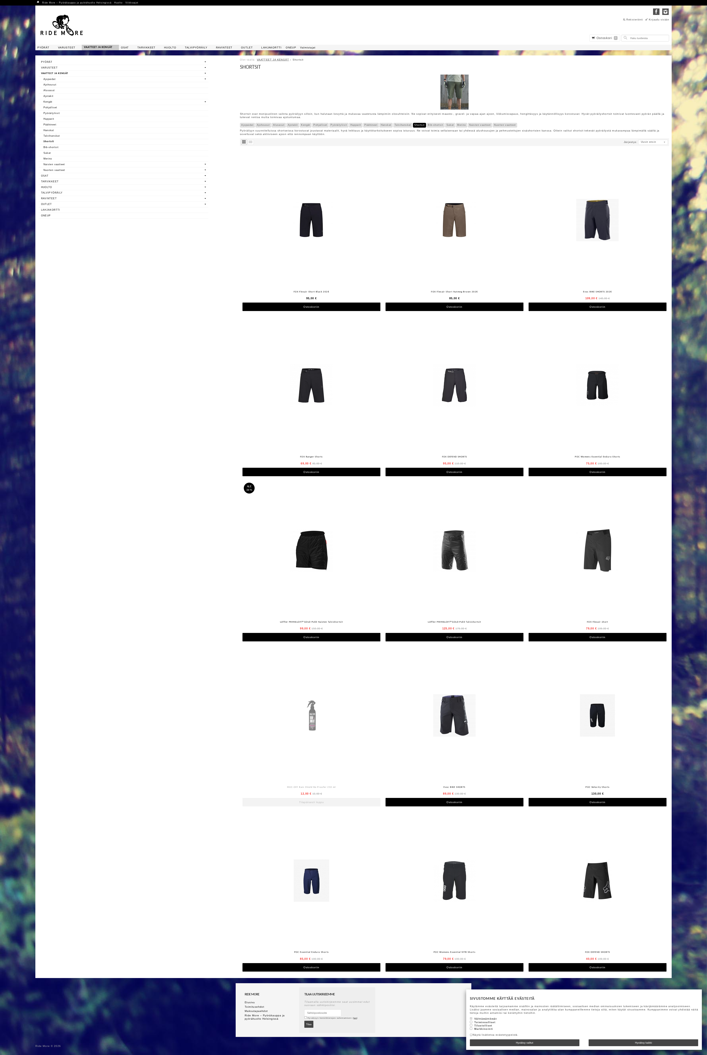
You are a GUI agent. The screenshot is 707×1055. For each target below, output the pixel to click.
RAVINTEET (224, 47)
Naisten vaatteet (480, 125)
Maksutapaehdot (256, 1011)
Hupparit (355, 125)
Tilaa (309, 1024)
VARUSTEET (66, 47)
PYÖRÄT (43, 47)
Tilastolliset (483, 1025)
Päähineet (370, 125)
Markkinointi (483, 1028)
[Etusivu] (38, 2)
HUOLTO (170, 47)
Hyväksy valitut (524, 1042)
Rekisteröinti (634, 19)
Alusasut (278, 125)
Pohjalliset (320, 125)
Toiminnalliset (485, 1022)
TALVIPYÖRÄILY (196, 47)
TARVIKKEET (146, 47)
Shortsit (419, 125)
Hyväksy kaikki (643, 1042)
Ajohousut (263, 125)
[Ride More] (63, 25)
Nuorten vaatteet (505, 125)
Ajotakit (293, 125)
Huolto (118, 2)
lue (355, 1018)
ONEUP (291, 47)
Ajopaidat (247, 125)
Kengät (305, 125)
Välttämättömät (485, 1018)
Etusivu (250, 1002)
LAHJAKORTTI (271, 47)
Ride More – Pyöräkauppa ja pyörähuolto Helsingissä (76, 2)
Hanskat (386, 125)
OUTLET (247, 47)
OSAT (125, 47)
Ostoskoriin (311, 306)
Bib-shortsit (435, 125)
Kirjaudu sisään (659, 19)
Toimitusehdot (254, 1006)
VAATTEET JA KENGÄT (98, 47)
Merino (461, 125)
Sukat (450, 125)
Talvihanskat (403, 125)
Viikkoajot (131, 2)
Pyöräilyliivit (338, 125)
